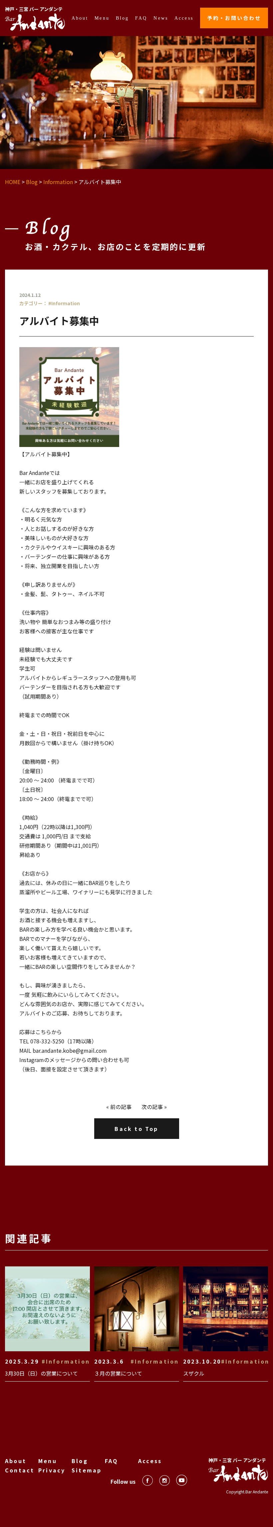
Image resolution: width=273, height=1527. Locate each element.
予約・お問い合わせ (234, 17)
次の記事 (152, 1107)
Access (183, 18)
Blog (122, 18)
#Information (64, 303)
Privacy (51, 1470)
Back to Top (136, 1129)
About (80, 18)
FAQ (141, 18)
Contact (19, 1470)
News (160, 18)
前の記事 (121, 1107)
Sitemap (87, 1470)
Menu (102, 18)
